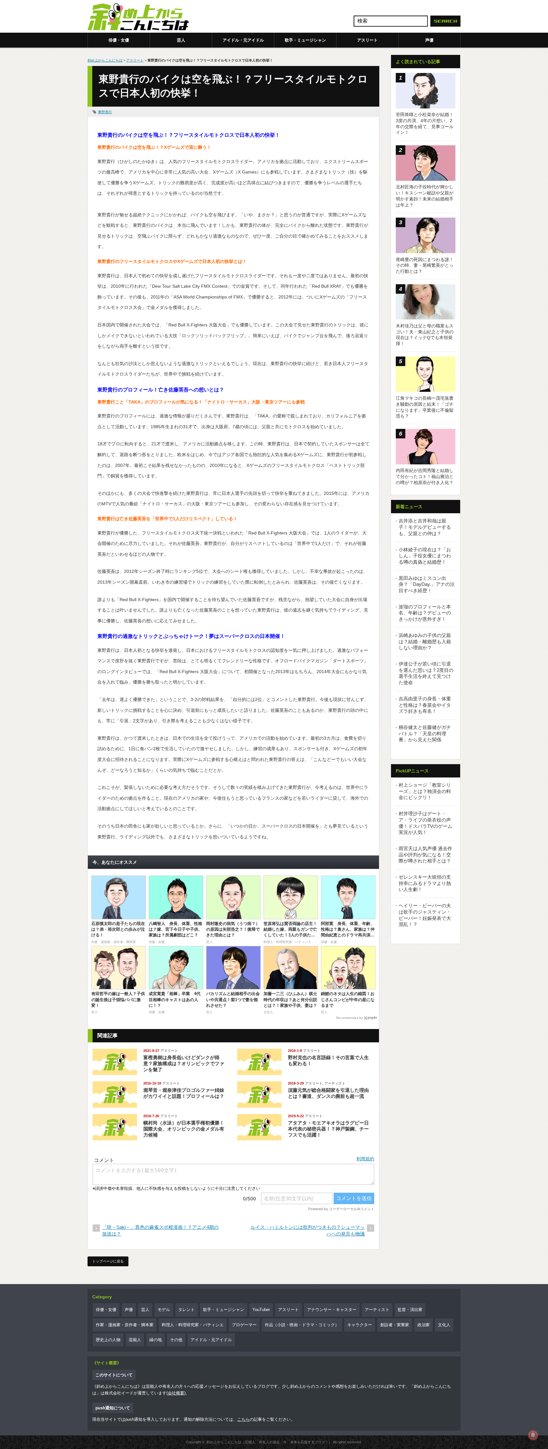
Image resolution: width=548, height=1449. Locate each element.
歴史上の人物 (108, 1339)
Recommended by (349, 1018)
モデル (164, 1309)
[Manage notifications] (533, 1435)
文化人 (444, 1324)
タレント (186, 1309)
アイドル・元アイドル (243, 40)
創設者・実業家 (394, 1324)
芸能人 (135, 1339)
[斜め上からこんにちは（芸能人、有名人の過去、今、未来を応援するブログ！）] (138, 17)
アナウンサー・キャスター (331, 1309)
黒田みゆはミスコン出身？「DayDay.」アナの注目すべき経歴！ (427, 584)
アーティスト (334, 1083)
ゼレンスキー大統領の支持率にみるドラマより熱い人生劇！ (425, 883)
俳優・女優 (118, 40)
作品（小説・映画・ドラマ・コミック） (302, 1324)
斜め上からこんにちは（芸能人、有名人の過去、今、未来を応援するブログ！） (269, 1442)
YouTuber (261, 1309)
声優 (429, 40)
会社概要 (176, 1393)
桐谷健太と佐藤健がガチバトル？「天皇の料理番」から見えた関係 (425, 733)
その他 (176, 1339)
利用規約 (365, 1158)
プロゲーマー (244, 1324)
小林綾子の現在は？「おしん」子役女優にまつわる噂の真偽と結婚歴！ (425, 556)
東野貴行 (105, 112)
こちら (243, 1419)
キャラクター (359, 1324)
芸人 (181, 40)
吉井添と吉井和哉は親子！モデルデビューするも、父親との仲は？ (425, 527)
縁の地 (155, 1339)
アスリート (367, 40)
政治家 (423, 1324)
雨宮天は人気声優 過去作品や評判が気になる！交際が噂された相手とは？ (425, 854)
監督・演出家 (410, 1309)
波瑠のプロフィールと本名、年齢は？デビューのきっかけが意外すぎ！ (425, 613)
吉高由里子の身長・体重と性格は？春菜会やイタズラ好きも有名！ (425, 705)
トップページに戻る (108, 1261)
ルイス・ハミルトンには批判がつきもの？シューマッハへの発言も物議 (308, 1230)
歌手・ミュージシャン (305, 40)
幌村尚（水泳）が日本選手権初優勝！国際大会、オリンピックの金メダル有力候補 (183, 1129)
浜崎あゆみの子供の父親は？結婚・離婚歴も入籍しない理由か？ (425, 641)
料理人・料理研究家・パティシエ (193, 1324)
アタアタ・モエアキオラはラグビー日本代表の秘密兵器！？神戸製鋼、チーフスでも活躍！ (328, 1129)
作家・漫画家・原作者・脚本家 (124, 1324)
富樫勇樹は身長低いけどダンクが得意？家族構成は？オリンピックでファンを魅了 (183, 1063)
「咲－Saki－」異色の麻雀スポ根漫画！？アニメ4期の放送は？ (160, 1230)
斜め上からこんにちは (105, 60)
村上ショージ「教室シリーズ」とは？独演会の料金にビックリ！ (425, 791)
